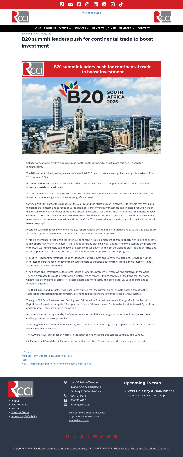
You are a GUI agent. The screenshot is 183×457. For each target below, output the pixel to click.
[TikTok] (101, 436)
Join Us (111, 28)
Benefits (98, 28)
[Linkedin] (81, 436)
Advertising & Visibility (24, 416)
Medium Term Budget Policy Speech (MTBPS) (47, 354)
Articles (15, 408)
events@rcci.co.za (79, 420)
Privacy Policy (121, 448)
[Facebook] (67, 436)
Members (125, 28)
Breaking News (30, 33)
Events (63, 28)
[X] (88, 436)
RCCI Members (19, 404)
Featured (46, 33)
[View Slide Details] (91, 13)
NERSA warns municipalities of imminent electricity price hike (56, 361)
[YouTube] (95, 436)
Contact (144, 28)
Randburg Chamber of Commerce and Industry (60, 448)
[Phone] (115, 436)
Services (80, 28)
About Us (50, 28)
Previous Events (20, 412)
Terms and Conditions (143, 448)
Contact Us (164, 448)
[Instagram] (74, 436)
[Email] (108, 436)
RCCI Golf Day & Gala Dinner (150, 391)
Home (37, 28)
